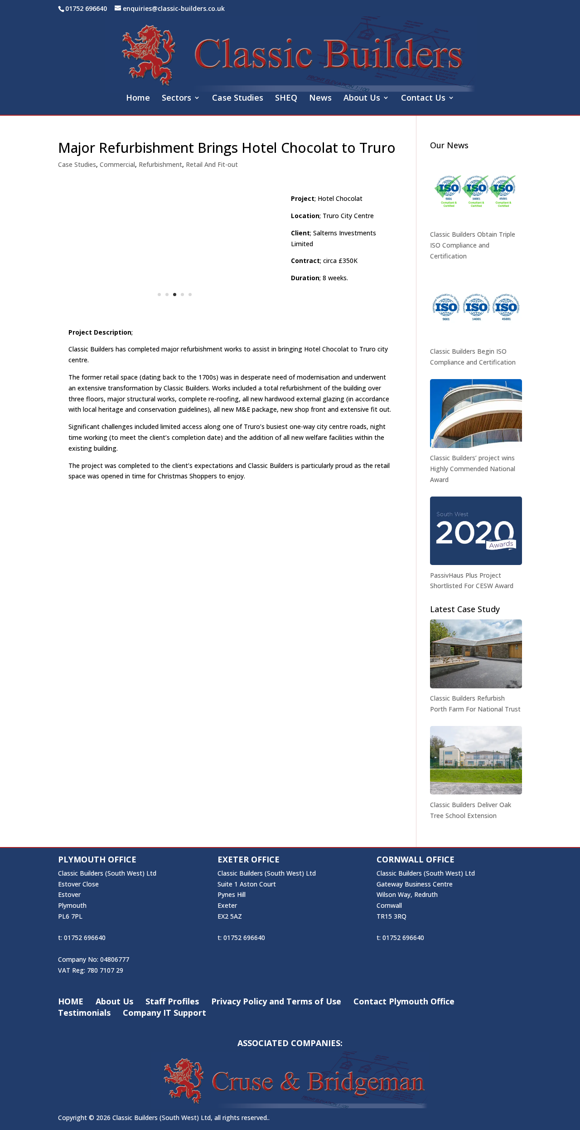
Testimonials (84, 1012)
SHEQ (286, 98)
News (320, 98)
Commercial (117, 164)
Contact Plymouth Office (403, 1001)
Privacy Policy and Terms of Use (276, 1001)
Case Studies (237, 98)
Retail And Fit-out (212, 164)
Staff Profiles (172, 1001)
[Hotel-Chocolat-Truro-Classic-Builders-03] (174, 312)
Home (138, 98)
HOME (70, 1001)
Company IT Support (164, 1012)
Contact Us (423, 98)
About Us (361, 98)
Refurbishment (160, 164)
